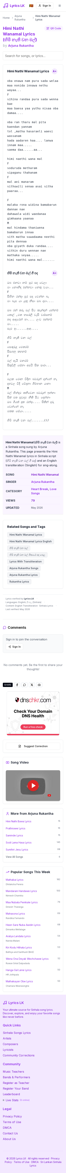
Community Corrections (18, 1055)
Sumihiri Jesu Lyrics (17, 849)
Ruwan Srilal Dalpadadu (18, 963)
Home (6, 17)
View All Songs (14, 856)
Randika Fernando (15, 918)
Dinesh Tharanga (14, 907)
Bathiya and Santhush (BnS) (20, 952)
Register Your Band (16, 1088)
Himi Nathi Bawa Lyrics (18, 821)
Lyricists (8, 1049)
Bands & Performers (16, 1077)
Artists (7, 1038)
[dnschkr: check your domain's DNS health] (33, 713)
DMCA (7, 1127)
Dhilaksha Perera (14, 884)
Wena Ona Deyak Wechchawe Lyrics (27, 958)
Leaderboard (11, 1094)
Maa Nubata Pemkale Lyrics (22, 902)
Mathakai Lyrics (14, 879)
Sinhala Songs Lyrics (17, 1033)
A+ (54, 71)
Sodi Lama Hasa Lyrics (19, 842)
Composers (10, 1044)
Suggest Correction (36, 746)
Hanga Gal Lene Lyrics (19, 970)
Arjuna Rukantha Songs (24, 568)
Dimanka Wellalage (16, 929)
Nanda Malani (13, 940)
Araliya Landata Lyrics (18, 936)
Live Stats (18, 1100)
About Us (9, 1139)
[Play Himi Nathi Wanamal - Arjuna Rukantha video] (33, 785)
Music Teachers (13, 1071)
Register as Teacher (16, 1083)
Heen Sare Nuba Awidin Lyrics (23, 924)
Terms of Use (12, 1122)
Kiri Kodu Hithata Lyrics (19, 947)
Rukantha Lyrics (19, 581)
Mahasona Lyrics (15, 913)
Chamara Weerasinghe (17, 986)
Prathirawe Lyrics (15, 828)
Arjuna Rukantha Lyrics (24, 574)
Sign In (47, 5)
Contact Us (10, 1133)
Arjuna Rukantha (20, 17)
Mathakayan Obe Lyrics (19, 981)
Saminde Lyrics (14, 835)
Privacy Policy (12, 1116)
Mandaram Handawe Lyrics (21, 890)
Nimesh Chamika (14, 895)
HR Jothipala (12, 974)
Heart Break (39, 489)
